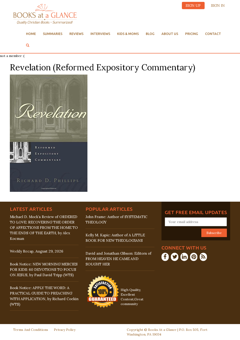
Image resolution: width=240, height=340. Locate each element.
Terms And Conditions (30, 330)
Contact (213, 34)
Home (31, 34)
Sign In (218, 5)
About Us (169, 34)
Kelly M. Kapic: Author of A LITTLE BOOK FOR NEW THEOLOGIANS (115, 238)
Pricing (191, 34)
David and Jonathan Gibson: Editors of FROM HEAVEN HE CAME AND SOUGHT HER (118, 258)
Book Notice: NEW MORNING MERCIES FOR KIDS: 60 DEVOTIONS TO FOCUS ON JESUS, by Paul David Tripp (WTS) (44, 269)
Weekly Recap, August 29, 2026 (36, 251)
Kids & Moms (128, 34)
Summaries (52, 34)
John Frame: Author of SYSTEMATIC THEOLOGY (116, 219)
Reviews (76, 34)
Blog (150, 34)
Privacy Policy (64, 330)
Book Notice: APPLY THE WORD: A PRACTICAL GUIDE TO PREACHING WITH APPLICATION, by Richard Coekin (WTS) (44, 296)
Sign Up (193, 5)
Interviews (100, 34)
